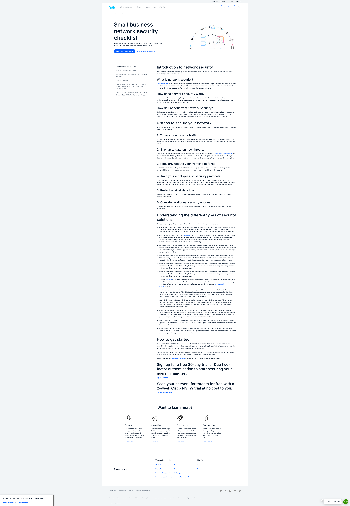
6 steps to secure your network (127, 70)
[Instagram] (240, 491)
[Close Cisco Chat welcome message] (322, 500)
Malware (187, 235)
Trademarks (181, 498)
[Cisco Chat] (345, 501)
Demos (199, 469)
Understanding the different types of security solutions (131, 75)
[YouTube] (235, 491)
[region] (27, 500)
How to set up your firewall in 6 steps (168, 473)
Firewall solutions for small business (168, 469)
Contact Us (122, 490)
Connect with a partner (143, 490)
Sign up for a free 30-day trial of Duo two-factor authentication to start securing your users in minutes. (131, 86)
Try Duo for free (162, 378)
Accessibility (172, 498)
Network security (163, 84)
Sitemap (214, 498)
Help (118, 498)
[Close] (51, 497)
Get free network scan (164, 393)
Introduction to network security (127, 66)
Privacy (137, 498)
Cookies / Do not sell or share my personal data (154, 498)
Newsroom (207, 498)
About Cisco (112, 490)
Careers (131, 490)
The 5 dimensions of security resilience (169, 465)
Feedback (111, 498)
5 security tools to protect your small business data (173, 477)
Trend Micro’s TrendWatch (223, 153)
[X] (225, 491)
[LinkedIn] (230, 491)
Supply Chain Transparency (194, 498)
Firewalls (169, 280)
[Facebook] (221, 491)
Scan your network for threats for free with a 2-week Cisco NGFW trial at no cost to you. (131, 94)
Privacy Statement (8, 502)
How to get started (122, 80)
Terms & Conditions (127, 498)
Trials (199, 465)
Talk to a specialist (178, 358)
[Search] (239, 7)
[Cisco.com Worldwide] (112, 7)
